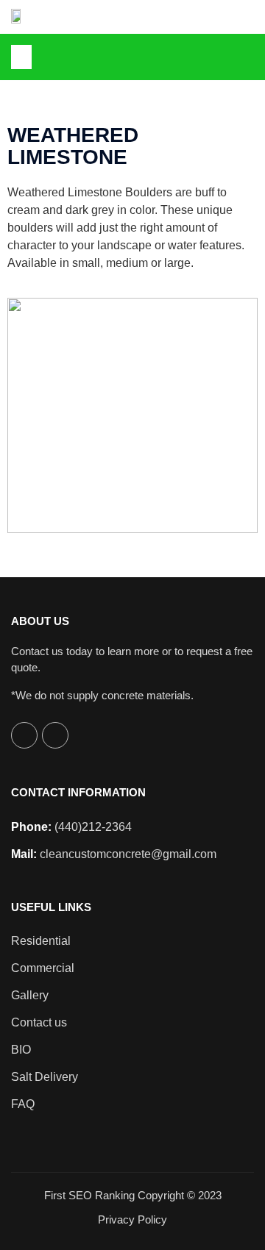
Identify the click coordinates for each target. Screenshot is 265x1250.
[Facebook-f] (245, 56)
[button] (21, 57)
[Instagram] (55, 735)
